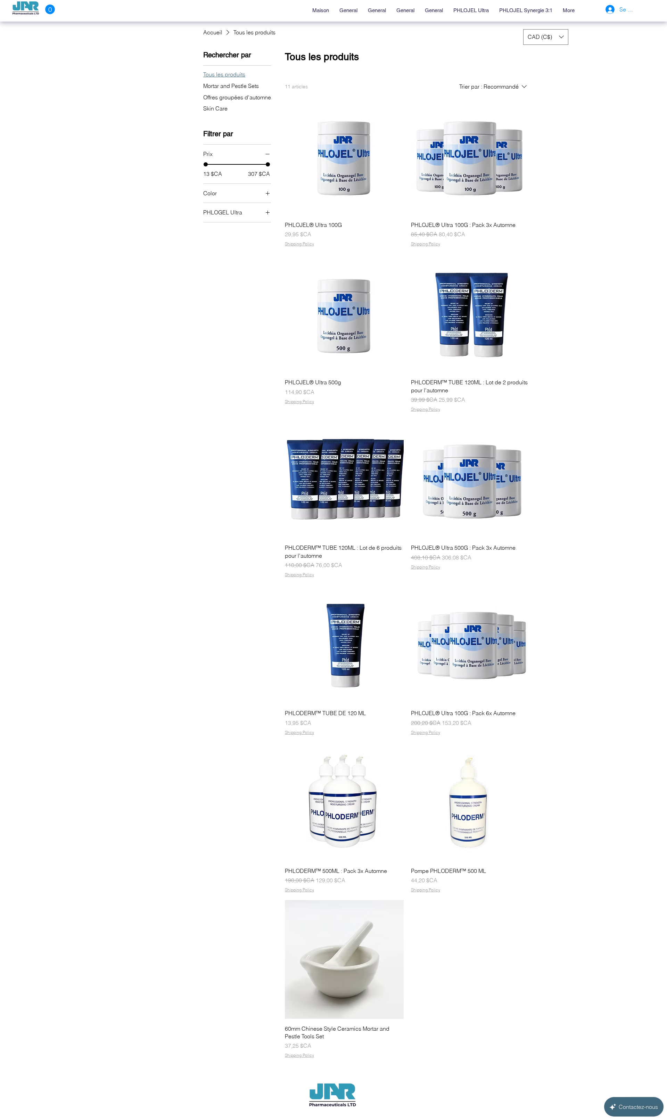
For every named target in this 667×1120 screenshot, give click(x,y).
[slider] (205, 164)
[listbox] (545, 37)
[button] (50, 9)
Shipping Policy (299, 243)
